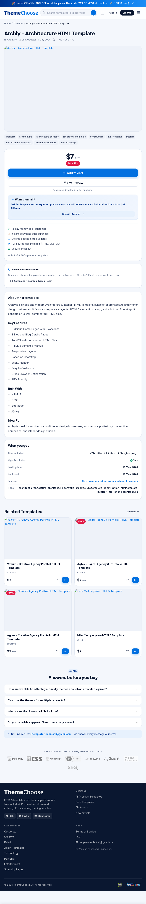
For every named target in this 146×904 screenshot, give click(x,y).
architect (10, 136)
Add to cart (75, 173)
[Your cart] (102, 12)
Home (7, 23)
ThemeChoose (22, 884)
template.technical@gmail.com (33, 280)
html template (115, 136)
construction (96, 136)
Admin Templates (14, 847)
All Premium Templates (89, 796)
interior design (68, 142)
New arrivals (83, 812)
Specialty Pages (13, 869)
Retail (7, 842)
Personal (9, 858)
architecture (25, 136)
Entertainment (12, 863)
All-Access (82, 807)
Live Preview (75, 182)
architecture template (74, 136)
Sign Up (127, 12)
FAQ (78, 836)
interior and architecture (18, 142)
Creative (18, 23)
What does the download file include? (33, 711)
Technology (11, 853)
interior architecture (45, 142)
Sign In (113, 12)
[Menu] (138, 12)
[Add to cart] (65, 580)
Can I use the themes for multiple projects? (36, 700)
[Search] (93, 13)
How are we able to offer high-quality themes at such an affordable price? (57, 689)
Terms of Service (86, 831)
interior (130, 136)
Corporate (10, 831)
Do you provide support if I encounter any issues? (41, 722)
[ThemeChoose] (21, 13)
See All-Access (71, 214)
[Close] (132, 3)
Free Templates (85, 802)
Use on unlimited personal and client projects (110, 481)
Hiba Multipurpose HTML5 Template (100, 635)
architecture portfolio (47, 136)
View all (131, 511)
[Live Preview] (57, 580)
